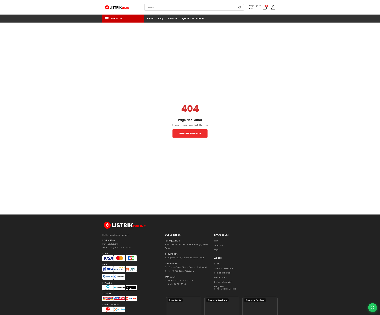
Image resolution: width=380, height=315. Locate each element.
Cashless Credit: (110, 304)
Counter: (107, 294)
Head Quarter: (172, 241)
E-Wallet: (107, 283)
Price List (172, 18)
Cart (216, 249)
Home (150, 18)
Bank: (105, 264)
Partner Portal (220, 277)
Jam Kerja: (170, 277)
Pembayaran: (108, 240)
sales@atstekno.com (119, 235)
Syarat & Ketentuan (193, 18)
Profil (216, 240)
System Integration (223, 282)
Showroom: (171, 254)
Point (216, 263)
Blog (160, 18)
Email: (105, 235)
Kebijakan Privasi (222, 272)
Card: (105, 253)
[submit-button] (239, 7)
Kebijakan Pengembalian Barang (225, 287)
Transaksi (218, 245)
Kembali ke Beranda (190, 133)
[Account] (273, 7)
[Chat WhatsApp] (372, 307)
